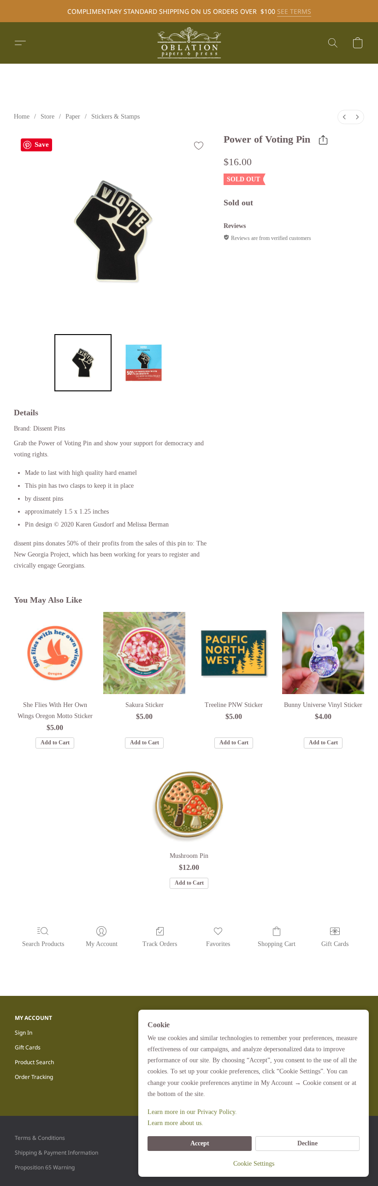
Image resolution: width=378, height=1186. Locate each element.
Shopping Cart (276, 943)
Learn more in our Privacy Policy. (192, 1111)
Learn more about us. (175, 1123)
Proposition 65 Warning (45, 1167)
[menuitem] (344, 117)
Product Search (34, 1062)
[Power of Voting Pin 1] (143, 362)
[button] (189, 43)
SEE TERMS (294, 11)
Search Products (43, 943)
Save (42, 144)
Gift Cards (334, 943)
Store (47, 116)
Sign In (23, 1032)
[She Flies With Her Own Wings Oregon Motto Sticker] (55, 653)
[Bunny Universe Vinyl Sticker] (323, 653)
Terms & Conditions (40, 1138)
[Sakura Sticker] (144, 653)
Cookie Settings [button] (253, 1163)
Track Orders (159, 943)
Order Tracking (34, 1077)
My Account (102, 943)
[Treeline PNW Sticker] (234, 653)
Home (22, 116)
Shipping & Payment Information (56, 1152)
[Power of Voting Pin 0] (83, 362)
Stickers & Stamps (115, 116)
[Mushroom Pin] (189, 804)
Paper (72, 116)
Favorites (218, 943)
